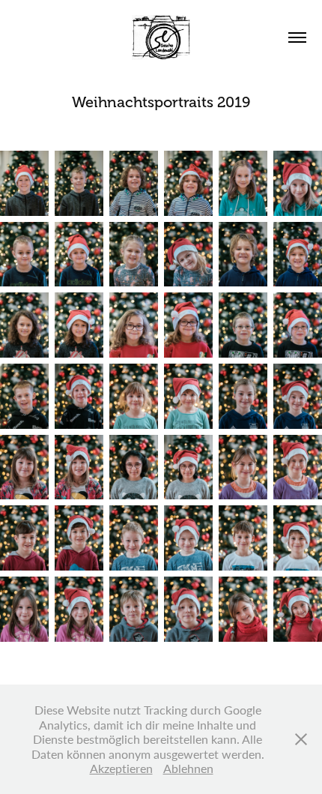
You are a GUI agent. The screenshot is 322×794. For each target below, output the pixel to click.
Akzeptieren (121, 768)
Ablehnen (188, 768)
